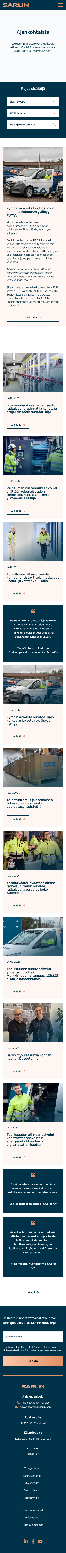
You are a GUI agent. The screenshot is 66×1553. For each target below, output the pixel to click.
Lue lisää (31, 317)
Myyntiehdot (32, 1483)
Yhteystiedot (32, 1468)
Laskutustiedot (32, 1475)
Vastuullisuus (32, 1490)
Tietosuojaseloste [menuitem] (33, 1524)
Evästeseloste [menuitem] (33, 1517)
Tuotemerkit (32, 1497)
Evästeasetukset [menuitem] (33, 1510)
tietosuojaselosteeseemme (47, 1350)
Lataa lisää (33, 1292)
